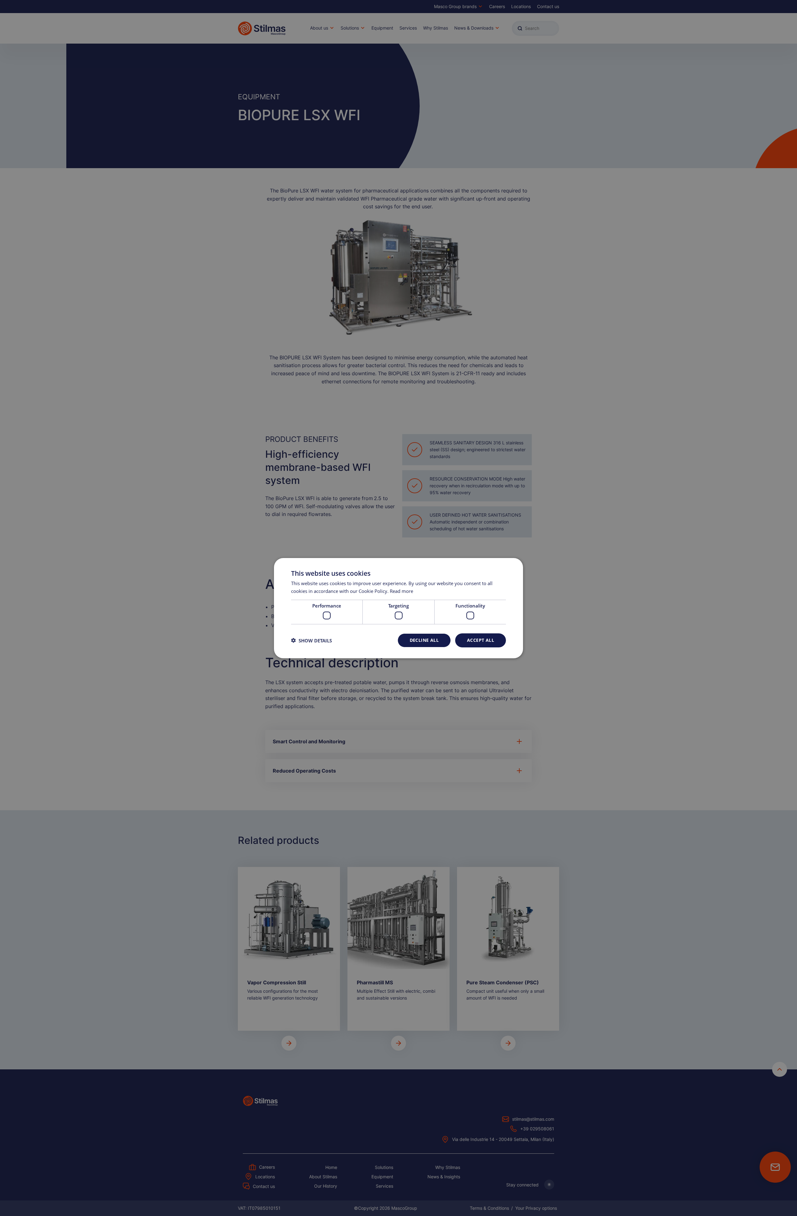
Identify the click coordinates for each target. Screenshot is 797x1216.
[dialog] (398, 608)
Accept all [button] (480, 640)
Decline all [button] (424, 640)
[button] (311, 640)
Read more (401, 591)
